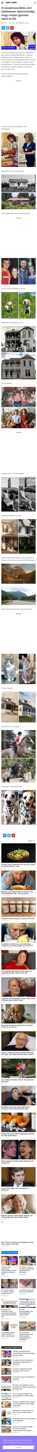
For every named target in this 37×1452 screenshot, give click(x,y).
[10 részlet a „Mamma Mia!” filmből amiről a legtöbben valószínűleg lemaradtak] (6, 1404)
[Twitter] (7, 28)
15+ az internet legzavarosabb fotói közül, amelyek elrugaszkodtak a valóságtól (26, 1336)
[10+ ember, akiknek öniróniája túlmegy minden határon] (9, 1283)
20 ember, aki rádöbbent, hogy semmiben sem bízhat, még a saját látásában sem (9, 1313)
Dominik (5, 23)
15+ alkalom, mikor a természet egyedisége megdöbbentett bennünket (26, 1269)
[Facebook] (3, 28)
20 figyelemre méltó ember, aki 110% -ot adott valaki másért (8, 1334)
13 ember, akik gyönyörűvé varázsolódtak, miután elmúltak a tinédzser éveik (9, 1270)
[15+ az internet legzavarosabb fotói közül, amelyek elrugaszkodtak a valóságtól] (27, 1326)
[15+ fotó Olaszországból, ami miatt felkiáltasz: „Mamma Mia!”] (27, 1303)
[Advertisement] (18, 100)
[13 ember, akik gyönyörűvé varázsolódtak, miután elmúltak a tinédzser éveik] (9, 1260)
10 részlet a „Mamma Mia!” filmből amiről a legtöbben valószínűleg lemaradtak (24, 1404)
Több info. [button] (29, 1442)
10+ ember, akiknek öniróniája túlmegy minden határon (7, 1291)
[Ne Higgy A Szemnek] (11, 2)
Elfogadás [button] (18, 1447)
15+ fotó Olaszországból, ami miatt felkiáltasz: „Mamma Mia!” (26, 1312)
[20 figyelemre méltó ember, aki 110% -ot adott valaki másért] (9, 1326)
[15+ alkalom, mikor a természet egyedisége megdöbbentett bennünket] (27, 1260)
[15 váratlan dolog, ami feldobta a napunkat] (27, 1283)
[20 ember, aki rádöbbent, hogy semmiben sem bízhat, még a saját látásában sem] (9, 1303)
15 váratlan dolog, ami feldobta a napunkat (26, 1291)
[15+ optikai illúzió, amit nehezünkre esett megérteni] (6, 1421)
